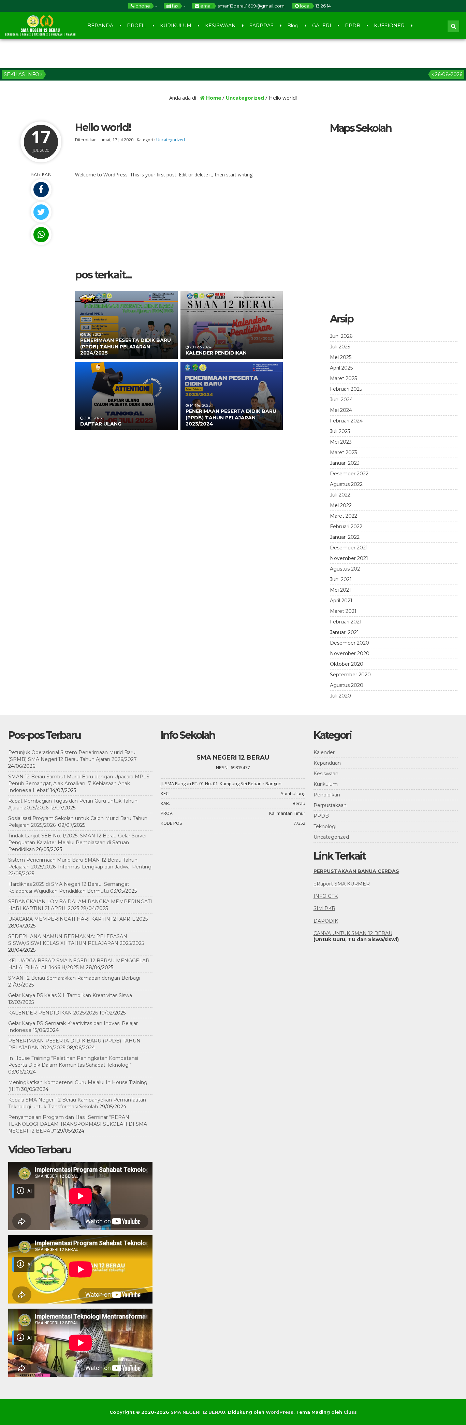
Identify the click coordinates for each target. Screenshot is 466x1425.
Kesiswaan (326, 774)
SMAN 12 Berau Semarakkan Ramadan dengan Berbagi (74, 978)
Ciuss (350, 1412)
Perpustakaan (330, 805)
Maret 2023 (343, 452)
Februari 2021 (346, 622)
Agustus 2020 (346, 685)
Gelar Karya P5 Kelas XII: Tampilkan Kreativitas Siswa (70, 995)
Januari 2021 (344, 632)
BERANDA (100, 26)
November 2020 (349, 653)
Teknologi (325, 826)
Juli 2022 (340, 495)
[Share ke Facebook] (41, 189)
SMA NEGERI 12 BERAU (198, 1412)
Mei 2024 (341, 410)
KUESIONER (389, 26)
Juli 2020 (340, 696)
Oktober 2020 (346, 664)
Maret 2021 (343, 611)
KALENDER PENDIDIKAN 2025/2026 (53, 1013)
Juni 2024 (341, 400)
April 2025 (341, 368)
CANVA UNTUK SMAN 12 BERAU (353, 933)
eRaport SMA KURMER (342, 884)
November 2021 (349, 558)
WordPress (279, 1412)
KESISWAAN (220, 26)
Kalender (324, 752)
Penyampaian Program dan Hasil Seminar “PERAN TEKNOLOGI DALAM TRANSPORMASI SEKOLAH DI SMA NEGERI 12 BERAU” (77, 1124)
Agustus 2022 (346, 484)
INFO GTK (326, 896)
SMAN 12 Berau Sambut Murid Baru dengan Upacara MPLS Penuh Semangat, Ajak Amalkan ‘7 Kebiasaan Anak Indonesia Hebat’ (78, 783)
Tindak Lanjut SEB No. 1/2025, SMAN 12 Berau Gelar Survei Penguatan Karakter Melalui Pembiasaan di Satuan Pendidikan (77, 842)
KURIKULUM (175, 26)
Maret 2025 (343, 378)
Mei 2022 (341, 505)
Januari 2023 (345, 463)
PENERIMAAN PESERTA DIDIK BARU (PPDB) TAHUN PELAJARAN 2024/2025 (125, 346)
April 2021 (341, 601)
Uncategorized (245, 97)
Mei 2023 (341, 442)
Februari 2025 (346, 389)
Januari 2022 (345, 537)
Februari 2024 (346, 421)
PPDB (352, 26)
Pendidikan (327, 795)
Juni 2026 (341, 336)
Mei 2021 (340, 590)
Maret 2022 (343, 516)
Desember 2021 (349, 548)
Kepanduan (327, 763)
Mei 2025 (340, 357)
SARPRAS (261, 26)
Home (213, 97)
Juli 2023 (340, 431)
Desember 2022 (349, 474)
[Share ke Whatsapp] (41, 234)
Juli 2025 (340, 347)
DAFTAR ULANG (100, 424)
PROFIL (136, 26)
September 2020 (350, 675)
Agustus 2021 (346, 569)
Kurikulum (326, 784)
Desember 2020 (349, 643)
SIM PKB (324, 908)
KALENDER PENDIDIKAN (216, 353)
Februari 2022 (346, 526)
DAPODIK (326, 921)
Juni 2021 (341, 579)
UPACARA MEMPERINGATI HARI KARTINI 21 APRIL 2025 (78, 919)
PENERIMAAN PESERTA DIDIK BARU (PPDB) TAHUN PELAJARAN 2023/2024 (231, 417)
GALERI (321, 26)
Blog (292, 26)
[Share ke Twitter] (41, 212)
